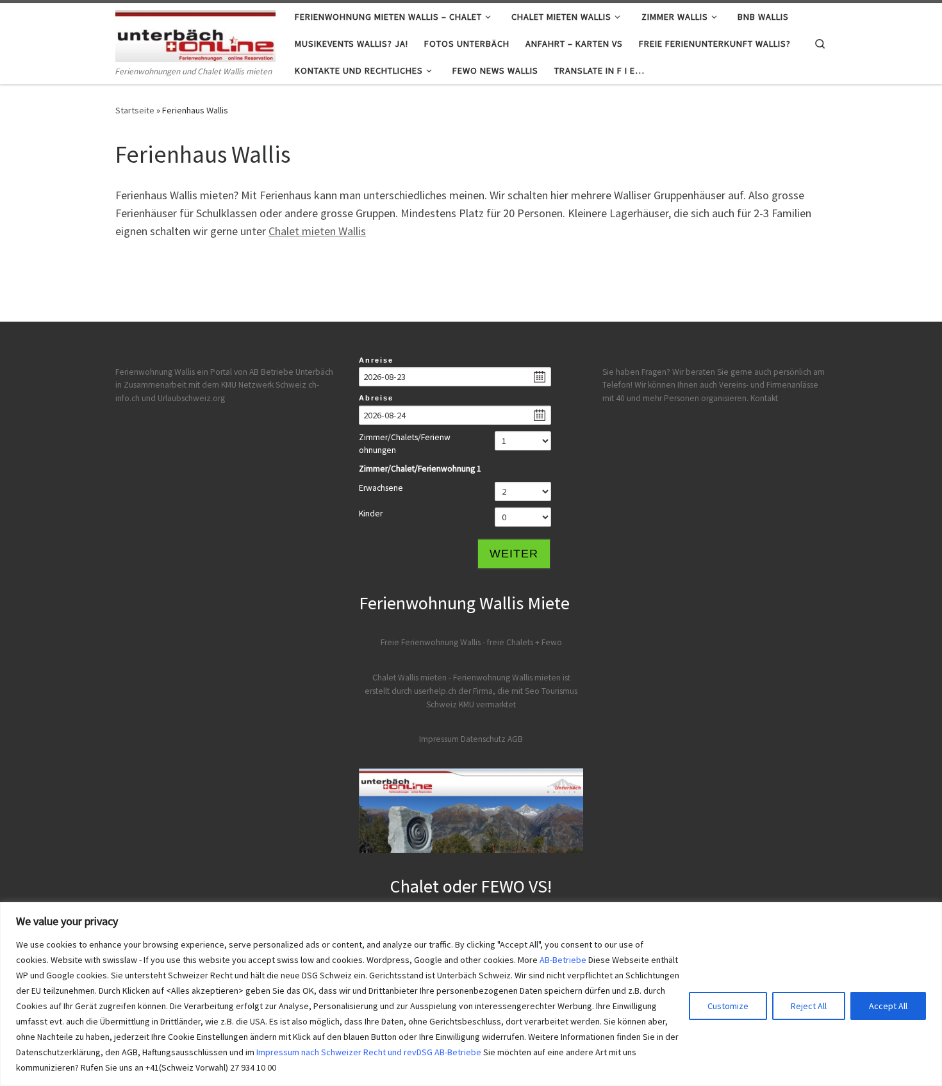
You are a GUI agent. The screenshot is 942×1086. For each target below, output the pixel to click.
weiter (514, 553)
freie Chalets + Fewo (524, 642)
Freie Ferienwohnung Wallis (431, 642)
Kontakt (764, 398)
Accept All (888, 1006)
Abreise (376, 398)
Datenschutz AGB (492, 739)
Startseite (134, 110)
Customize (727, 1006)
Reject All (809, 1006)
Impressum (439, 739)
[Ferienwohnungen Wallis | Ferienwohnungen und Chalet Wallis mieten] (195, 33)
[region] (471, 994)
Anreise (376, 360)
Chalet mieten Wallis (317, 231)
